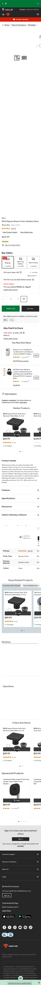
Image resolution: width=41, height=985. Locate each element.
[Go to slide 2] (24, 57)
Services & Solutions (9, 862)
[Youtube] (20, 927)
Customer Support (8, 854)
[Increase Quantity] (18, 299)
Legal (4, 877)
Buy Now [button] (30, 308)
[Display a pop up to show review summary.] (29, 357)
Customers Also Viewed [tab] (11, 585)
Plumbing (32, 25)
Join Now (20, 846)
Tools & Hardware (18, 25)
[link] (10, 228)
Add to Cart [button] (10, 308)
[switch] (22, 537)
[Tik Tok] (30, 927)
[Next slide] (38, 3)
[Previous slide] (3, 3)
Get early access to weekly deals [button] (19, 983)
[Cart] (37, 14)
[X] (9, 927)
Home (6, 25)
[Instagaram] (15, 927)
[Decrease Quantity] (4, 299)
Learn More (6, 911)
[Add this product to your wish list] (24, 299)
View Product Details (10, 232)
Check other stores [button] (10, 290)
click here (23, 402)
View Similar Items (26, 232)
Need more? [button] (32, 276)
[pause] (6, 3)
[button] (20, 272)
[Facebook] (4, 927)
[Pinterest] (25, 927)
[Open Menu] (3, 14)
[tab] (7, 262)
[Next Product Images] (37, 46)
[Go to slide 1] (16, 57)
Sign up (6, 895)
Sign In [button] (20, 839)
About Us (5, 869)
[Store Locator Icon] (3, 9)
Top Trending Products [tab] (31, 585)
